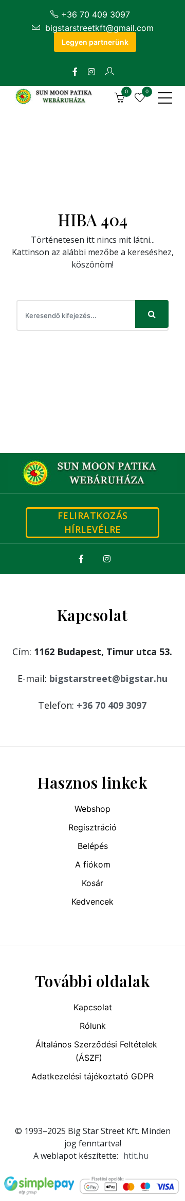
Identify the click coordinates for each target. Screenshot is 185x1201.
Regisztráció (92, 827)
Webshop (92, 809)
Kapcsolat (92, 1007)
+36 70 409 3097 (95, 14)
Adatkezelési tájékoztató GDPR (92, 1076)
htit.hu (136, 1155)
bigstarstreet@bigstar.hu (108, 678)
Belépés (93, 846)
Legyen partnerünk (95, 42)
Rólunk (93, 1026)
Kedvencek (92, 901)
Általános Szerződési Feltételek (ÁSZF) (96, 1051)
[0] (119, 99)
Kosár (92, 883)
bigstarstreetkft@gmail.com (98, 28)
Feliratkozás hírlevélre (93, 522)
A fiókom (92, 864)
